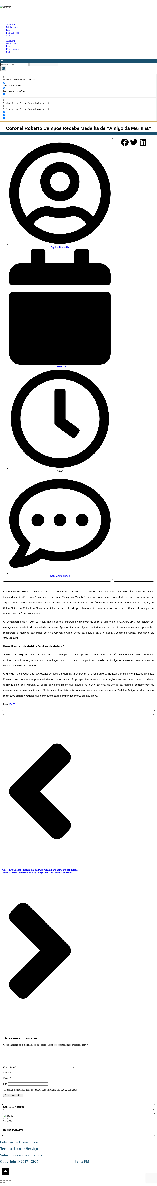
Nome (7, 1072)
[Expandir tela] (4, 1180)
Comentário (9, 1067)
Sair (8, 35)
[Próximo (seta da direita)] (4, 1182)
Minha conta (12, 27)
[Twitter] (134, 142)
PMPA (12, 704)
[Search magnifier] (3, 68)
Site (5, 1084)
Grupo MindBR (56, 1161)
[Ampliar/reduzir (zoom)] (1, 1180)
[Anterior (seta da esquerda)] (1, 1182)
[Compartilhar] (7, 1180)
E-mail (7, 1078)
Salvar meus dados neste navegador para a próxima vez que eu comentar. (42, 1089)
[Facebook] (125, 142)
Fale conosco (12, 32)
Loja (8, 30)
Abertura (10, 24)
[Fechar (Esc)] (10, 1180)
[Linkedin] (143, 142)
